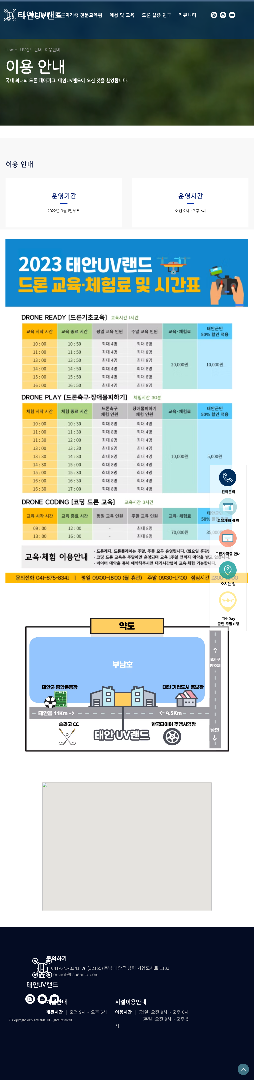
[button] (181, 456)
